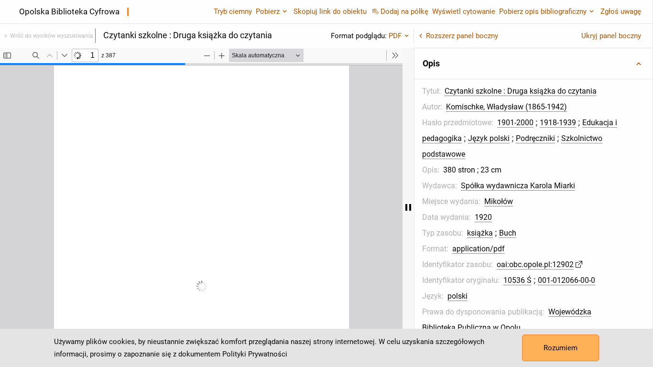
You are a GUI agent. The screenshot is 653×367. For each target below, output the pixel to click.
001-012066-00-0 (566, 280)
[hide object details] (408, 207)
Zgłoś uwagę (620, 11)
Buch (507, 232)
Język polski (489, 138)
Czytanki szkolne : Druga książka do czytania (521, 91)
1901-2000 (515, 122)
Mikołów (498, 201)
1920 (483, 217)
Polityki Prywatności (254, 354)
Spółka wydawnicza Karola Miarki (518, 185)
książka (480, 232)
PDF (395, 36)
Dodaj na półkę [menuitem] (404, 11)
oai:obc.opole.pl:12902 (535, 264)
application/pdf (478, 248)
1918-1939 (558, 122)
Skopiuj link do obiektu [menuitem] (330, 11)
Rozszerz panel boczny (462, 36)
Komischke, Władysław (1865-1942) (506, 106)
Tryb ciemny (233, 11)
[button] (533, 63)
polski (457, 296)
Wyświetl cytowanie (463, 11)
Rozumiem (560, 348)
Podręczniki (535, 138)
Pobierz (268, 11)
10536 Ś (517, 280)
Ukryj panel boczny (611, 36)
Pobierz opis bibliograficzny (543, 11)
